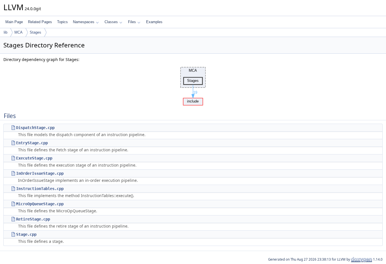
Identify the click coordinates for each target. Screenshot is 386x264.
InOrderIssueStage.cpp (40, 173)
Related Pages (40, 22)
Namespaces (83, 22)
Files (132, 22)
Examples (154, 22)
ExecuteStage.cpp (34, 158)
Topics (62, 22)
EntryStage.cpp (32, 143)
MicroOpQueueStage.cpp (40, 204)
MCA (18, 32)
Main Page (14, 22)
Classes (111, 22)
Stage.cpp (26, 234)
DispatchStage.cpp (35, 127)
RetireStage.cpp (33, 219)
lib (5, 32)
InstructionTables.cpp (40, 188)
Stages (35, 32)
